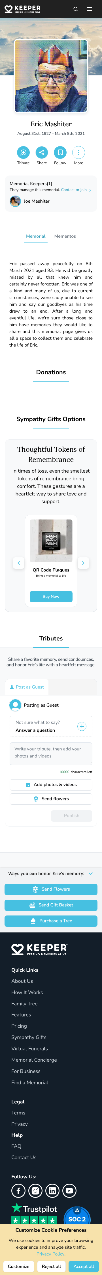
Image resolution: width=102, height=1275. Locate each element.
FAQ (16, 1146)
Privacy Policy (51, 1254)
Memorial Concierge (34, 1060)
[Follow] (60, 152)
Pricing (19, 1026)
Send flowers (55, 799)
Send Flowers (56, 889)
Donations (51, 372)
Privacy (19, 1124)
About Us (22, 981)
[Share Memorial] (41, 152)
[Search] (75, 9)
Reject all (51, 1266)
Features (21, 1015)
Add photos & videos (55, 785)
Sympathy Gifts (28, 1037)
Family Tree (24, 1004)
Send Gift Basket (56, 905)
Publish (71, 816)
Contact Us (24, 1157)
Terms (18, 1113)
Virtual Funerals (29, 1048)
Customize (18, 1266)
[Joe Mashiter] (15, 201)
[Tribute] (23, 152)
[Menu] (89, 9)
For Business (26, 1071)
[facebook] (18, 1191)
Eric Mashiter (50, 124)
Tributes (51, 639)
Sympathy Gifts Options (51, 419)
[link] (51, 561)
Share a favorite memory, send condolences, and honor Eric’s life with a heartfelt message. (51, 662)
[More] (78, 152)
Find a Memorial (29, 1082)
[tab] (26, 687)
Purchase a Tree (55, 921)
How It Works (27, 992)
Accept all (83, 1266)
